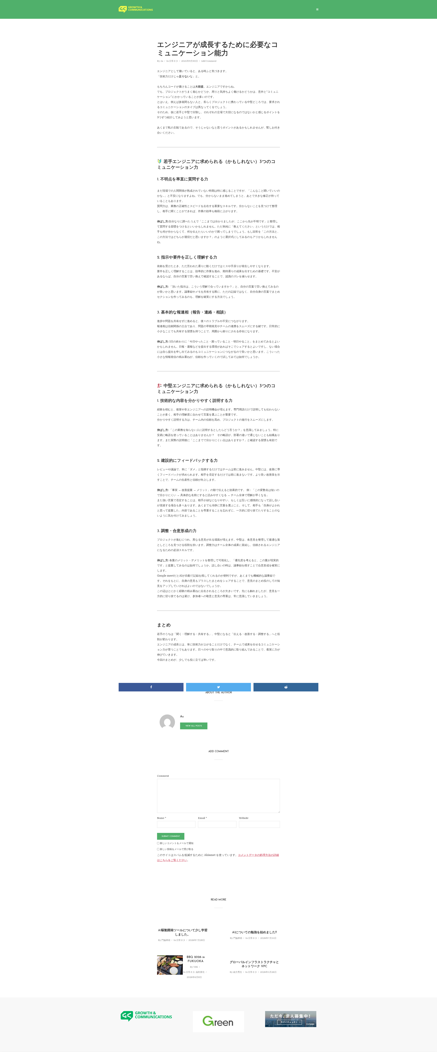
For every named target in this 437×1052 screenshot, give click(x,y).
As (161, 61)
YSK (195, 967)
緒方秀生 (237, 972)
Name (161, 818)
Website (243, 818)
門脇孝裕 (165, 940)
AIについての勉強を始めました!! (254, 932)
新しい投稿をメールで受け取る (176, 849)
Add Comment (208, 61)
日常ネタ (173, 61)
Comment (163, 776)
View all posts (194, 726)
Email (202, 818)
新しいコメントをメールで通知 (176, 843)
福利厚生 (200, 972)
